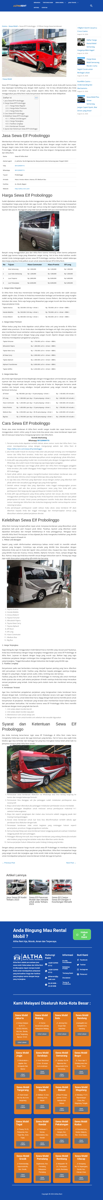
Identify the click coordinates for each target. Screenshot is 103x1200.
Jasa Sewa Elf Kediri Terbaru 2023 (16, 898)
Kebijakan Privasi (66, 968)
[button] (91, 5)
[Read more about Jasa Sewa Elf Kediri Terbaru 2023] (16, 887)
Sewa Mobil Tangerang (22, 1089)
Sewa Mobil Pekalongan (61, 1123)
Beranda (37, 2)
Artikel (36, 7)
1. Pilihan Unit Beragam (17, 118)
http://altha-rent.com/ (22, 189)
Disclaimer (66, 978)
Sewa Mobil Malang (41, 1017)
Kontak (44, 7)
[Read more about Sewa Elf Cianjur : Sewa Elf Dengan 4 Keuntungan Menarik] (62, 887)
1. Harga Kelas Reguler (16, 106)
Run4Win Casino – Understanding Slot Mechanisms (84, 84)
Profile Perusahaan (67, 961)
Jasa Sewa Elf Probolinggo (14, 101)
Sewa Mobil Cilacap (81, 1157)
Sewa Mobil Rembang (61, 1157)
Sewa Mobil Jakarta (21, 1017)
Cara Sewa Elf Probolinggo (15, 113)
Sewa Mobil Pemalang (42, 1157)
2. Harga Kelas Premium (17, 108)
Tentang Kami (48, 2)
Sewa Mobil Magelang (81, 1089)
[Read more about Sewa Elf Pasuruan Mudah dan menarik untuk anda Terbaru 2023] (39, 887)
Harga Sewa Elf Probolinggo (15, 103)
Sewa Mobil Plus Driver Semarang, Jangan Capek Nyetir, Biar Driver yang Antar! (88, 104)
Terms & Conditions (66, 983)
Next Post (71, 863)
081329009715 (20, 166)
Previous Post (8, 863)
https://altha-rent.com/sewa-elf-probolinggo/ (24, 449)
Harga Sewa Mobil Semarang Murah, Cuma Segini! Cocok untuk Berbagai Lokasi (88, 66)
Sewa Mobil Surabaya (42, 1054)
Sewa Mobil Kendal (42, 1123)
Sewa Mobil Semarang (61, 1054)
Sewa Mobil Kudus (81, 1123)
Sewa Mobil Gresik (22, 1157)
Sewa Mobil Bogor (81, 1054)
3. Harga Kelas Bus (15, 111)
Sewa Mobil (7, 79)
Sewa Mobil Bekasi (61, 1089)
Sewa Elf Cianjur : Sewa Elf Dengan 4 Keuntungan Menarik (62, 899)
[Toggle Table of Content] (35, 97)
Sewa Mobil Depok (42, 1089)
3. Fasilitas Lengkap (15, 124)
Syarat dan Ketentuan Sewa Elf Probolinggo (21, 129)
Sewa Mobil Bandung (82, 1017)
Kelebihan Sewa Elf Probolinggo (17, 116)
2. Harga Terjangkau (15, 121)
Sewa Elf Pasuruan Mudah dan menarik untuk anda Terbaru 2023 (38, 900)
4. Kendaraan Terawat (16, 126)
